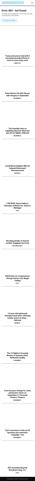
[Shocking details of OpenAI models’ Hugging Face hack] (17, 228)
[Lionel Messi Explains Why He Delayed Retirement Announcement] (17, 153)
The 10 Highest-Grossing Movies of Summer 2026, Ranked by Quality (17, 355)
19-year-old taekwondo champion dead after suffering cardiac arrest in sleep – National (17, 316)
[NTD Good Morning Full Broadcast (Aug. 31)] (17, 455)
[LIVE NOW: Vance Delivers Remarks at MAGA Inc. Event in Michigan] (17, 191)
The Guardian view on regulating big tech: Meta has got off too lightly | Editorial (17, 130)
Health (17, 63)
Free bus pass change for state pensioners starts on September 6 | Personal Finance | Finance (17, 394)
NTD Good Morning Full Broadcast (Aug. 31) (17, 469)
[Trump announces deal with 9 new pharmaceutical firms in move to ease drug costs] (17, 43)
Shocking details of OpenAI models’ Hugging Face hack (17, 242)
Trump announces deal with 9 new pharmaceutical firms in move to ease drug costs (17, 58)
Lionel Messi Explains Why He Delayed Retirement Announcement (17, 168)
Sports (17, 173)
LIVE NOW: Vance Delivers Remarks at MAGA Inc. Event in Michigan (17, 205)
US (17, 210)
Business (17, 98)
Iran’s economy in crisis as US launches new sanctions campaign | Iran (17, 432)
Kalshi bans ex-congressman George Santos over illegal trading (17, 278)
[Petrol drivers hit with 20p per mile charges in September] (17, 80)
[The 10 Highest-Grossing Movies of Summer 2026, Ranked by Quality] (17, 340)
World (17, 323)
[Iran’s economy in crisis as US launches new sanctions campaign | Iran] (17, 417)
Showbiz (17, 360)
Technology (17, 246)
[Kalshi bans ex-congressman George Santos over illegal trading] (17, 263)
